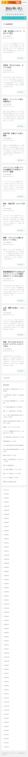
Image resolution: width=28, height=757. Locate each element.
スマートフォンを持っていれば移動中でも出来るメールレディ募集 (13, 169)
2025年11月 (6, 510)
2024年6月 (6, 579)
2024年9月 (6, 567)
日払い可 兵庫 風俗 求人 (8, 465)
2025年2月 (6, 547)
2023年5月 (6, 632)
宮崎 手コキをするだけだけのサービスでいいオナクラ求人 (13, 344)
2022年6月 (6, 677)
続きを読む (20, 58)
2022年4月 (6, 685)
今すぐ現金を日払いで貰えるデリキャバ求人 (13, 437)
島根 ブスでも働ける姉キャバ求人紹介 (12, 411)
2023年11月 (6, 608)
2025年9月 (6, 518)
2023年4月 (6, 636)
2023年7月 (6, 624)
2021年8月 (6, 718)
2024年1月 (6, 600)
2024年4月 (6, 587)
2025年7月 (6, 526)
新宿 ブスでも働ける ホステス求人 (12, 473)
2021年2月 (6, 742)
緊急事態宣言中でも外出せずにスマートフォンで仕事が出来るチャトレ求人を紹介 (14, 274)
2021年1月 (6, 747)
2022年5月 (6, 681)
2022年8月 (6, 669)
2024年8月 (6, 571)
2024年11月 (6, 559)
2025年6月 (6, 530)
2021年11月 (6, 706)
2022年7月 (6, 673)
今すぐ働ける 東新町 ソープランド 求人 (12, 469)
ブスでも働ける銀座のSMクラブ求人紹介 (12, 407)
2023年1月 (6, 649)
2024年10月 (6, 563)
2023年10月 (6, 612)
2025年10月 (6, 514)
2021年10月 (6, 710)
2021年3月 (6, 738)
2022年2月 (6, 693)
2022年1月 (6, 698)
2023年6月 (6, 628)
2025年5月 (6, 534)
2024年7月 (6, 575)
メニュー (5, 18)
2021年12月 (6, 702)
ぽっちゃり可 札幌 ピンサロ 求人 (10, 477)
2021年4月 (6, 734)
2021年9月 (6, 714)
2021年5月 (6, 730)
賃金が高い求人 (14, 8)
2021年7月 (6, 722)
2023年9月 (6, 616)
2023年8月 (6, 620)
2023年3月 (6, 640)
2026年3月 (6, 494)
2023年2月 (6, 645)
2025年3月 (6, 543)
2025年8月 (6, 522)
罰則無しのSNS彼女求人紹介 (9, 481)
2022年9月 (6, 665)
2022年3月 (6, 689)
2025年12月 (6, 506)
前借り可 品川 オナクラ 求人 (9, 455)
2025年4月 (6, 538)
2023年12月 (6, 604)
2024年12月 (6, 555)
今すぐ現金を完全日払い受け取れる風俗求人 (13, 445)
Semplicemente (21, 753)
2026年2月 (6, 498)
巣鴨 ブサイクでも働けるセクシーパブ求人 (13, 239)
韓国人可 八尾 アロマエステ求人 (11, 427)
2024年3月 (6, 591)
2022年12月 (6, 653)
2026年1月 (6, 502)
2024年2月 (6, 596)
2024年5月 (6, 583)
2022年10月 (6, 661)
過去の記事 (6, 378)
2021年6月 (6, 726)
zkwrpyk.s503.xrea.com (9, 38)
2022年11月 (6, 657)
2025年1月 (6, 551)
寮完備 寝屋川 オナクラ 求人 (9, 441)
